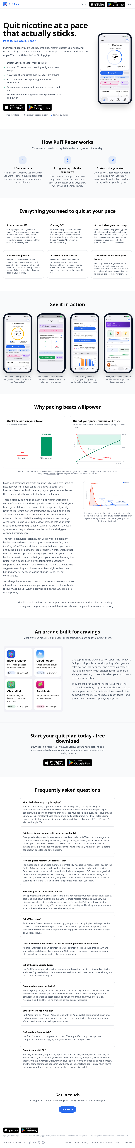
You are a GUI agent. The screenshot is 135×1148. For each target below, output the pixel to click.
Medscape (51, 474)
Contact (128, 1142)
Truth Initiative (107, 471)
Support (118, 1142)
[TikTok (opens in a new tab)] (30, 1142)
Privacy (85, 1142)
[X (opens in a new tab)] (39, 1142)
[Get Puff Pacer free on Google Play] (116, 4)
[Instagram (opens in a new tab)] (43, 1142)
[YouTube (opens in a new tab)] (34, 1142)
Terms (76, 1142)
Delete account (97, 1142)
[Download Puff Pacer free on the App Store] (97, 4)
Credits (109, 1142)
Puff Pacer (14, 4)
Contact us (67, 1109)
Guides (84, 4)
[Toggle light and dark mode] (129, 4)
